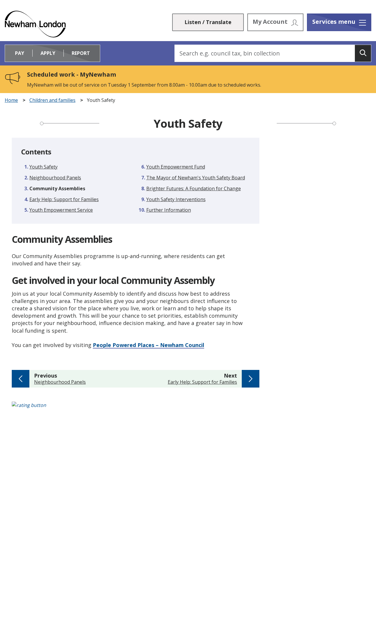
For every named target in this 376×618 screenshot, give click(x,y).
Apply (48, 53)
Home (11, 100)
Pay (19, 53)
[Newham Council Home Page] (35, 24)
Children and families (52, 100)
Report (81, 53)
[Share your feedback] (188, 408)
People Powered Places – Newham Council (148, 344)
